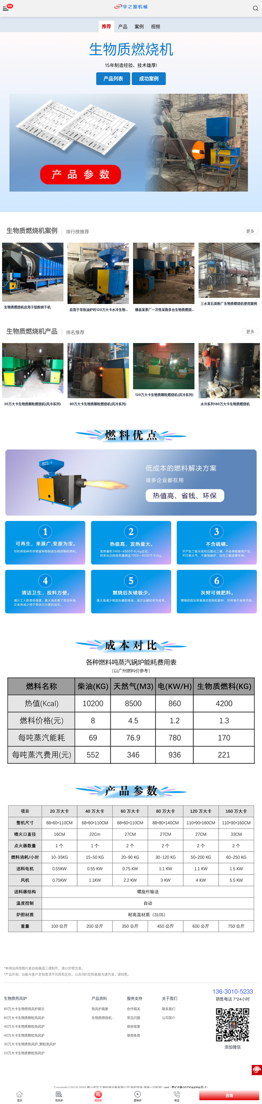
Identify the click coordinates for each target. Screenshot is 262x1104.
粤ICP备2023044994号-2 (188, 1087)
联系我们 (168, 1009)
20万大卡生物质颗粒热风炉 (24, 1053)
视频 (155, 26)
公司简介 (168, 1018)
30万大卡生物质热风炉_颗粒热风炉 (30, 1044)
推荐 (106, 26)
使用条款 (133, 1035)
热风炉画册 (100, 1009)
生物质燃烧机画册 (103, 1018)
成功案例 (149, 78)
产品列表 (113, 78)
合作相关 (133, 1009)
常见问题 (133, 1018)
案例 (139, 26)
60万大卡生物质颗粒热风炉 (24, 1018)
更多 (250, 231)
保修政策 (133, 1026)
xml (166, 1087)
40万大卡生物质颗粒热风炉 (24, 1026)
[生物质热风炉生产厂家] (131, 6)
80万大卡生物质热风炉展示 (24, 1009)
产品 (122, 26)
